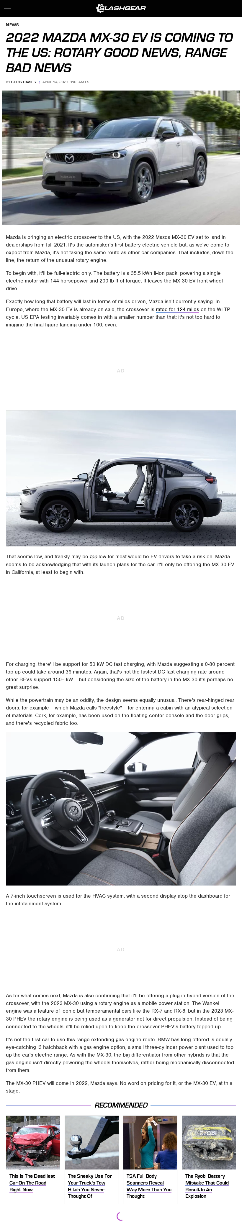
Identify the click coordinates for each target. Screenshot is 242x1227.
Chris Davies (23, 82)
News (12, 25)
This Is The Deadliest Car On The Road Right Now (32, 1182)
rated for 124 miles (177, 309)
